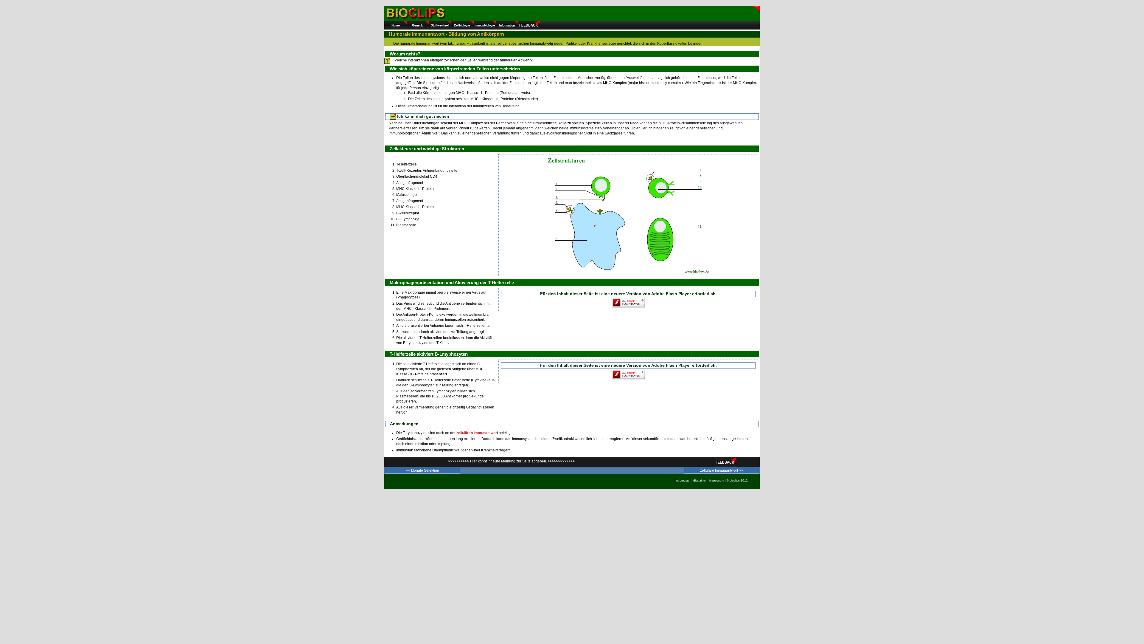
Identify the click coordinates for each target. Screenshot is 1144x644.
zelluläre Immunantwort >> (721, 470)
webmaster (683, 480)
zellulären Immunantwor (476, 433)
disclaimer (700, 480)
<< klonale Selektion (422, 470)
